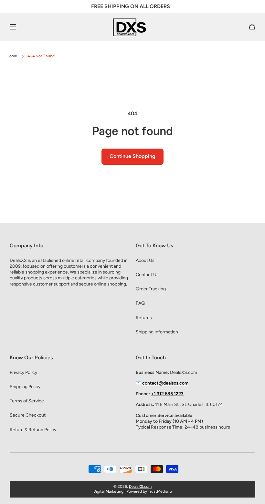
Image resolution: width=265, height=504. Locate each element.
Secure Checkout (28, 415)
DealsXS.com (140, 486)
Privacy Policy (23, 372)
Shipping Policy (25, 386)
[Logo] (132, 27)
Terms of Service (27, 401)
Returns (144, 317)
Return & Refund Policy (33, 429)
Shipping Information (157, 332)
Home (11, 56)
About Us (145, 260)
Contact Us (147, 274)
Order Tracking (151, 289)
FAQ (140, 303)
